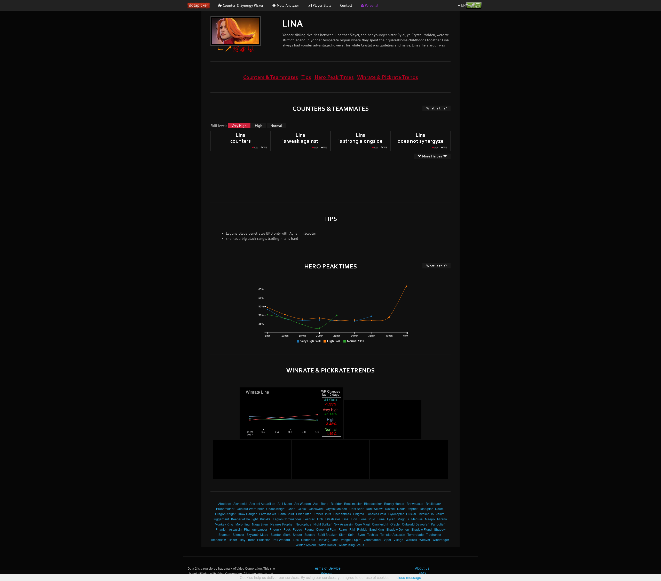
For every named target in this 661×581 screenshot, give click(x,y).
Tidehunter (433, 534)
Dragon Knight (225, 514)
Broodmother (225, 508)
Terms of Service (327, 568)
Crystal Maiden (336, 508)
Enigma (358, 514)
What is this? (436, 108)
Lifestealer (332, 519)
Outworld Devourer (415, 524)
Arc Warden (302, 503)
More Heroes (432, 156)
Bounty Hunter (394, 503)
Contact (346, 5)
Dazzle (390, 508)
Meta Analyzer (287, 5)
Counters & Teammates (270, 77)
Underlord (308, 539)
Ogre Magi (362, 524)
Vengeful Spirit (351, 539)
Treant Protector (259, 539)
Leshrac (309, 519)
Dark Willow (374, 508)
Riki (352, 529)
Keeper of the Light (244, 519)
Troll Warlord (281, 539)
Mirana (442, 519)
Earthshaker (267, 514)
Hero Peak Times (334, 77)
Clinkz (302, 508)
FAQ (422, 573)
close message (409, 577)
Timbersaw (218, 539)
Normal (276, 125)
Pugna (309, 529)
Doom (439, 508)
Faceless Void (376, 514)
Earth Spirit (286, 514)
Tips (306, 77)
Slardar (276, 534)
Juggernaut (221, 519)
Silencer (238, 534)
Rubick (362, 529)
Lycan (391, 519)
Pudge (297, 529)
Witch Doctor (327, 545)
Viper (387, 539)
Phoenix (275, 529)
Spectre (309, 534)
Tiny (242, 539)
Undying (323, 539)
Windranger (440, 539)
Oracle (395, 524)
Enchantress (342, 514)
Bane (324, 503)
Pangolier (438, 524)
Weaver (424, 539)
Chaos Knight (275, 508)
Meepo (430, 519)
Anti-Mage (285, 503)
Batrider (336, 503)
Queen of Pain (326, 529)
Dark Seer (356, 508)
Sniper (297, 534)
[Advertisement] (330, 184)
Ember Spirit (322, 514)
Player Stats (321, 5)
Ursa (335, 539)
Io (432, 514)
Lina (345, 519)
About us (422, 568)
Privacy (327, 573)
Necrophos (303, 524)
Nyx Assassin (343, 524)
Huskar (411, 514)
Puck (287, 529)
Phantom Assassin (229, 529)
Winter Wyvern (306, 545)
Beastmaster (353, 503)
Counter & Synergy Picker (242, 5)
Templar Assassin (392, 534)
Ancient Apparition (262, 503)
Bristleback (433, 503)
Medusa (417, 519)
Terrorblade (415, 534)
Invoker (424, 514)
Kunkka (265, 519)
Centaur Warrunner (250, 508)
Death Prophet (407, 508)
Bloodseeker (373, 503)
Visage (398, 539)
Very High (239, 125)
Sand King (376, 529)
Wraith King (347, 545)
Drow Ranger (247, 514)
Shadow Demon (397, 529)
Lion (354, 519)
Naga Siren (260, 524)
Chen (291, 508)
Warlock (411, 539)
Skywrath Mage (257, 534)
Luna (381, 519)
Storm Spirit (347, 534)
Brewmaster (415, 503)
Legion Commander (287, 519)
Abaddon (224, 503)
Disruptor (426, 508)
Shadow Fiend (421, 529)
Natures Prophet (281, 524)
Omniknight (380, 524)
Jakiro (440, 514)
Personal (371, 5)
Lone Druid (367, 519)
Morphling (242, 524)
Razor (343, 529)
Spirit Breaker (327, 534)
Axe (316, 503)
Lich (320, 519)
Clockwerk (316, 508)
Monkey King (224, 524)
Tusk (295, 539)
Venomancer (372, 539)
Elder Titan (303, 514)
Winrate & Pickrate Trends (387, 77)
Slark (286, 534)
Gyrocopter (396, 514)
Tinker (232, 539)
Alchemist (240, 503)
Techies (372, 534)
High (258, 125)
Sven (361, 534)
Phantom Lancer (255, 529)
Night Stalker (322, 524)
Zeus (360, 545)
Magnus (403, 519)
